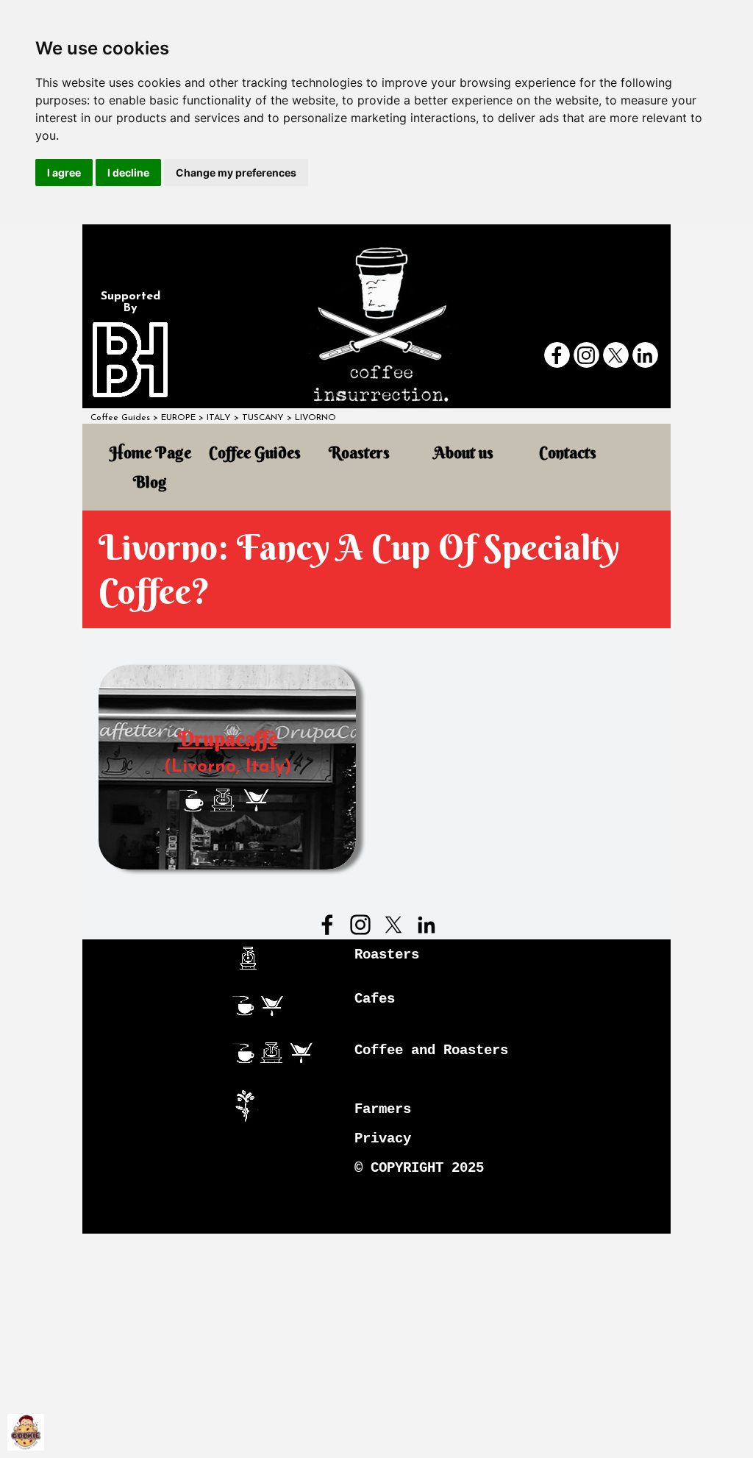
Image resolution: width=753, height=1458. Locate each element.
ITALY (219, 417)
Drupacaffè (227, 739)
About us (463, 453)
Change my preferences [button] (236, 172)
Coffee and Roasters (431, 1050)
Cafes (374, 999)
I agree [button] (64, 172)
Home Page (150, 453)
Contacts (567, 453)
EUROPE (178, 417)
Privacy (382, 1139)
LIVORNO (315, 417)
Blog (150, 482)
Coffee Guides (120, 417)
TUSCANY (263, 417)
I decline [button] (128, 172)
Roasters (359, 453)
